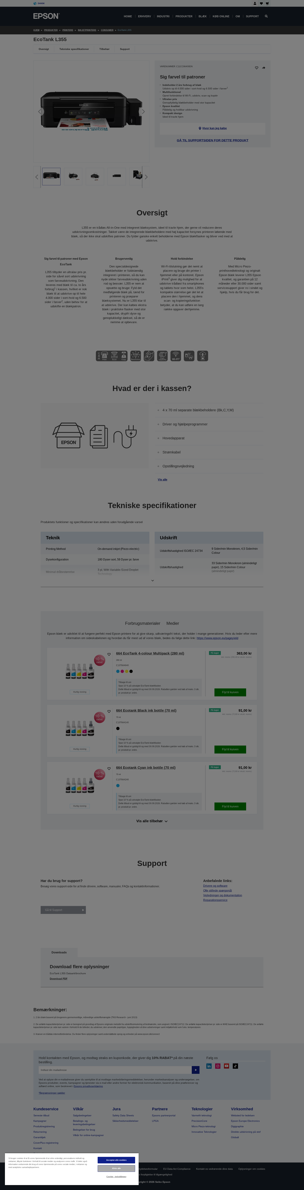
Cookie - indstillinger (116, 1177)
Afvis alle (116, 1168)
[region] (72, 1169)
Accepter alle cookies (116, 1160)
